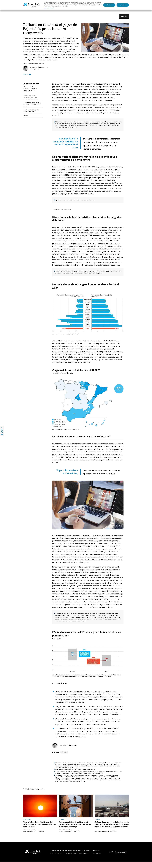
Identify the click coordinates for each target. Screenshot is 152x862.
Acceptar (123, 5)
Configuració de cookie (49, 7)
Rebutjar (109, 5)
